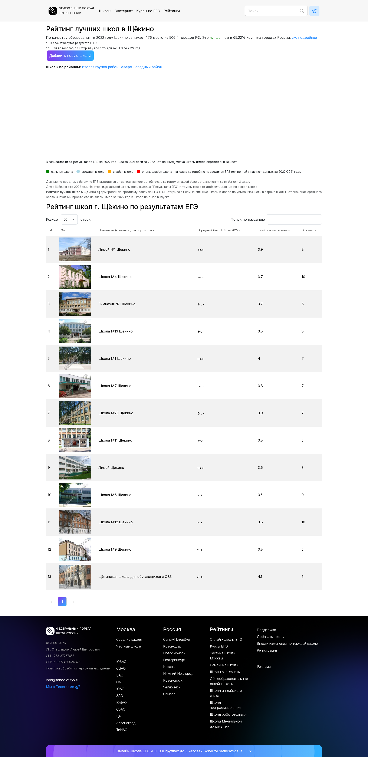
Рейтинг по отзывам (275, 230)
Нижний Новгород (178, 673)
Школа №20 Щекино (115, 413)
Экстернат (124, 11)
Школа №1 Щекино (114, 358)
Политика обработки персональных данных (78, 668)
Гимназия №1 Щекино (116, 304)
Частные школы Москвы (222, 655)
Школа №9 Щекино (114, 549)
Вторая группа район (100, 67)
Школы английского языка (226, 693)
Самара (169, 694)
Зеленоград (125, 723)
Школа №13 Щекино (115, 331)
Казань (169, 667)
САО (119, 682)
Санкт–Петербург (177, 639)
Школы (105, 11)
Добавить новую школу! (70, 55)
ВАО (119, 675)
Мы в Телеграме (60, 687)
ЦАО (119, 716)
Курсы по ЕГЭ (148, 11)
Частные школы (128, 646)
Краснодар (172, 646)
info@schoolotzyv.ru (62, 680)
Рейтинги (172, 11)
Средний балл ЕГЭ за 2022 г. (220, 230)
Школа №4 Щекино (115, 277)
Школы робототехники (228, 714)
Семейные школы (224, 665)
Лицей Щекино (111, 467)
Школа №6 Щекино (114, 495)
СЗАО (120, 709)
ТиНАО (121, 730)
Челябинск (171, 687)
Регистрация (267, 650)
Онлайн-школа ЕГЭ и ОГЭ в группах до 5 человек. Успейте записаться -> (179, 751)
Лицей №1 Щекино (114, 249)
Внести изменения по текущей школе (287, 643)
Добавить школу (270, 637)
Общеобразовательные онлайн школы (229, 681)
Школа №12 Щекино (115, 522)
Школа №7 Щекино (114, 386)
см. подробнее (304, 37)
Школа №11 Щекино (115, 440)
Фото (65, 230)
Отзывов (309, 230)
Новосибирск (174, 653)
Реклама (264, 666)
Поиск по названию (248, 219)
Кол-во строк (68, 219)
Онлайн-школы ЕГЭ (226, 639)
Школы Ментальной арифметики (226, 723)
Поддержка (266, 630)
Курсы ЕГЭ (219, 646)
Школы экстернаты (225, 672)
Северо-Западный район (140, 67)
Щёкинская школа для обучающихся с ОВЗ (135, 576)
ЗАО (119, 696)
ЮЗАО (121, 661)
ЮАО (120, 689)
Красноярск (173, 680)
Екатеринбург (174, 660)
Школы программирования (225, 705)
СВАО (121, 668)
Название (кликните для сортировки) (128, 230)
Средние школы (129, 639)
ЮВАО (121, 702)
